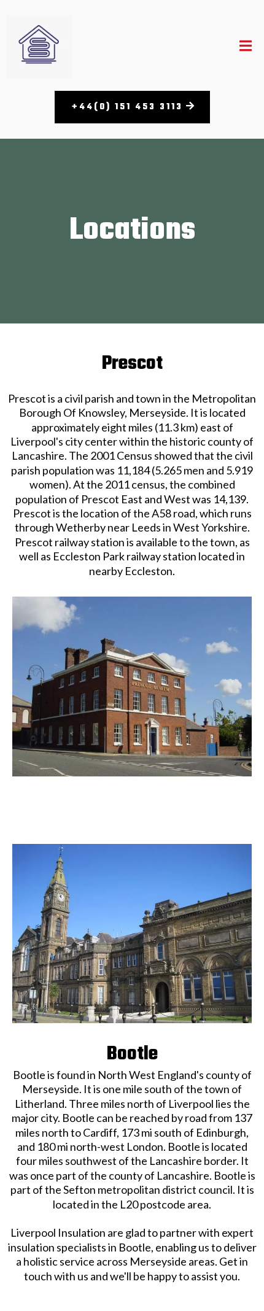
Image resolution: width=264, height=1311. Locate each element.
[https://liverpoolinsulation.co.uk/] (39, 47)
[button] (245, 47)
